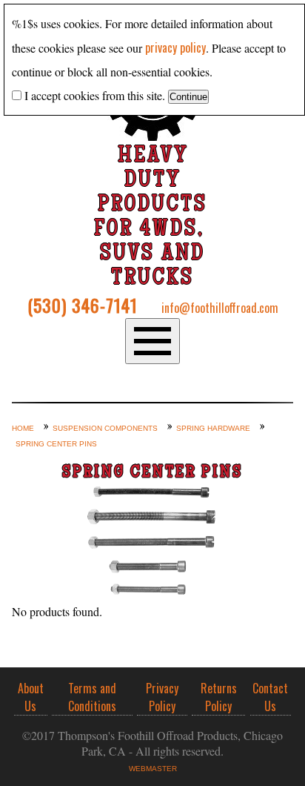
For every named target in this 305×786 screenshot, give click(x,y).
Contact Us (270, 697)
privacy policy (175, 47)
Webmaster (153, 768)
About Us (31, 697)
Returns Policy (219, 697)
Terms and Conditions (92, 697)
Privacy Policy (162, 697)
